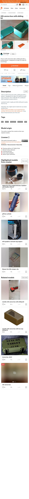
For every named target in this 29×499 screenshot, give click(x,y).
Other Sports (20, 12)
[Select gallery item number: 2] (14, 238)
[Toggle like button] (3, 189)
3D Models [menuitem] (6, 8)
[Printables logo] (1, 8)
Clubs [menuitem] (16, 8)
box (2, 121)
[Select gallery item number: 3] (15, 238)
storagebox (13, 121)
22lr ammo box (6, 384)
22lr (26, 121)
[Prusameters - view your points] (20, 4)
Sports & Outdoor (12, 12)
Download (15, 65)
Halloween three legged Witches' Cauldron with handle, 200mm (14, 186)
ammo (6, 121)
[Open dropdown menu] (27, 16)
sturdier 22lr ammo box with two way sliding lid (12, 329)
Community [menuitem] (22, 8)
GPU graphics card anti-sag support (12, 241)
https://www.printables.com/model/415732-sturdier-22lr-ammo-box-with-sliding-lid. (13, 110)
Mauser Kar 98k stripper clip (10, 269)
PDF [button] (26, 91)
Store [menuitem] (12, 8)
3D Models (4, 12)
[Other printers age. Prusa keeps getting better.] (14, 79)
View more (24, 161)
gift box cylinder (6, 213)
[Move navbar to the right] (28, 8)
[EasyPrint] (17, 4)
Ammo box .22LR (7, 357)
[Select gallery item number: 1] (13, 183)
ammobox (20, 121)
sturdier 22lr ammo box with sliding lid (13, 301)
